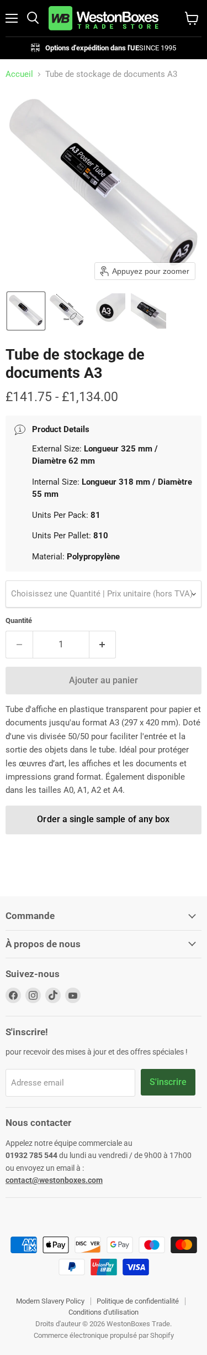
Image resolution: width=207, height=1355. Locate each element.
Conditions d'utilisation (103, 1312)
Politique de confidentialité (138, 1301)
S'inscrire (168, 1082)
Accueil (19, 74)
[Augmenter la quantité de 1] (102, 644)
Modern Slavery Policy (50, 1301)
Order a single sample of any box (103, 819)
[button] (26, 311)
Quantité (19, 620)
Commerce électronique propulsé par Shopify (104, 1335)
